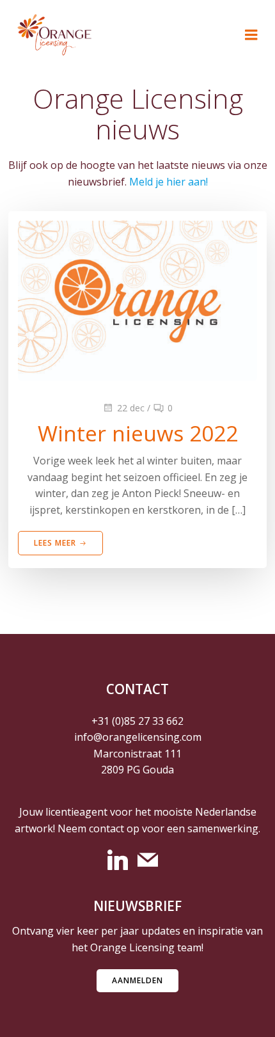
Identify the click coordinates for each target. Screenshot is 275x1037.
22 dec (131, 408)
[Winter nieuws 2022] (137, 299)
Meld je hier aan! (168, 182)
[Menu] (251, 35)
